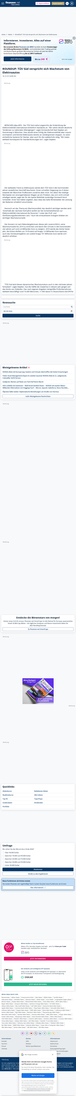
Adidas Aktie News (21, 1021)
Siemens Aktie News (50, 1019)
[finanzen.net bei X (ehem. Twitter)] (36, 1033)
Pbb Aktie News (7, 1027)
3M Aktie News (32, 1027)
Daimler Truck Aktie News (48, 1021)
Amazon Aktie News (21, 1004)
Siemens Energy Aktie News (38, 1004)
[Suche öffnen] (67, 3)
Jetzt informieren (17, 59)
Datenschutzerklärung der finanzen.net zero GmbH (37, 1090)
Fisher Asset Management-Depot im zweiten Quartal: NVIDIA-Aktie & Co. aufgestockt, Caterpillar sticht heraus (35, 377)
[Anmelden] (72, 3)
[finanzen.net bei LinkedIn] (40, 1033)
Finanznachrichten (27, 997)
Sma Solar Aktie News (9, 1023)
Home (3, 34)
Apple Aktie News (7, 1008)
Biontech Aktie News (34, 1012)
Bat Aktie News (6, 1025)
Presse (4, 1046)
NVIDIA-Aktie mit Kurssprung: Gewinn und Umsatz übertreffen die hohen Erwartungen (35, 372)
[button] (42, 3)
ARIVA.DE (7, 1069)
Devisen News (30, 999)
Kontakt (4, 1041)
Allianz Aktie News (8, 1006)
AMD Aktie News (51, 1014)
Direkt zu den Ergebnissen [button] (38, 874)
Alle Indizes (38, 795)
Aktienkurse (7, 791)
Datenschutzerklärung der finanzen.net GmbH (38, 1088)
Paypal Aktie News (22, 1010)
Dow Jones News (7, 999)
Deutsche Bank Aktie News (52, 1006)
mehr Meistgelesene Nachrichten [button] (38, 396)
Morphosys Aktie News (22, 1017)
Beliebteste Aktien (41, 791)
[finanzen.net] (13, 2)
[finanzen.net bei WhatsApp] (49, 1033)
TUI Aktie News (54, 1004)
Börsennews (6, 997)
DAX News (38, 997)
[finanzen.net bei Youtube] (31, 1033)
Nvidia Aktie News (18, 1002)
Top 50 (5, 799)
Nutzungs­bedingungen (58, 1049)
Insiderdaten (7, 803)
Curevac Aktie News (65, 1019)
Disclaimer (53, 1046)
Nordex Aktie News (24, 1014)
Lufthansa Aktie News (62, 1010)
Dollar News (41, 999)
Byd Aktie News (20, 1012)
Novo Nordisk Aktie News (40, 1017)
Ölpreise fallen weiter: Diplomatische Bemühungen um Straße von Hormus (31, 392)
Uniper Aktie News (65, 1014)
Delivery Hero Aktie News (26, 1023)
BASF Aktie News (61, 1002)
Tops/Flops (38, 799)
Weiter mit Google (38, 1075)
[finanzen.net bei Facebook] (27, 1033)
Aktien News (15, 997)
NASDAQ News (19, 999)
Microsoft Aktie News (22, 1006)
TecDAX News (57, 997)
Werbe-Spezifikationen (33, 1046)
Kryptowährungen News (63, 999)
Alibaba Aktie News (42, 1023)
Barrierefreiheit (55, 1054)
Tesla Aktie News (48, 1002)
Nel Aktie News (34, 1021)
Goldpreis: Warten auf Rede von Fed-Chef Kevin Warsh (23, 382)
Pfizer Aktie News (56, 1017)
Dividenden (38, 803)
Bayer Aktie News (7, 1004)
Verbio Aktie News (20, 1027)
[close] (52, 1054)
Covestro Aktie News (35, 1019)
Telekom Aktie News (57, 1023)
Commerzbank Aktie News (23, 1008)
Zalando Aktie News (32, 1025)
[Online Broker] (13, 4)
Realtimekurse (8, 795)
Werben (28, 1044)
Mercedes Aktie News (9, 1014)
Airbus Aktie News (8, 1012)
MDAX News (48, 997)
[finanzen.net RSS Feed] (53, 1033)
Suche (38, 315)
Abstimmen (38, 869)
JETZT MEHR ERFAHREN (38, 984)
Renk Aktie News (48, 1010)
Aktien (10, 34)
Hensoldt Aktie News (57, 1008)
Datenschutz (54, 1044)
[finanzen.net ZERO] (65, 43)
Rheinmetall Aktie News (33, 1002)
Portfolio (6, 806)
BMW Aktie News (18, 1025)
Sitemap (4, 1049)
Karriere (4, 1044)
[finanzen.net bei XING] (45, 1033)
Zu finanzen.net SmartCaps (38, 629)
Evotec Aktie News (8, 1017)
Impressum (54, 1041)
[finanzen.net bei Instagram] (22, 1033)
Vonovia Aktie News (38, 1014)
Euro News (49, 999)
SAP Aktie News (36, 1006)
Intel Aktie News (7, 1019)
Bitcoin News (6, 1002)
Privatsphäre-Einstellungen (59, 1051)
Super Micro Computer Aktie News (52, 1025)
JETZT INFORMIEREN (38, 959)
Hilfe (27, 1041)
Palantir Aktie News (20, 1019)
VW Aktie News (43, 1027)
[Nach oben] (70, 1093)
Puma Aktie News (7, 1021)
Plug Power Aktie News (41, 1008)
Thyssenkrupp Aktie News (51, 1012)
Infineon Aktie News (8, 1010)
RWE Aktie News (35, 1010)
